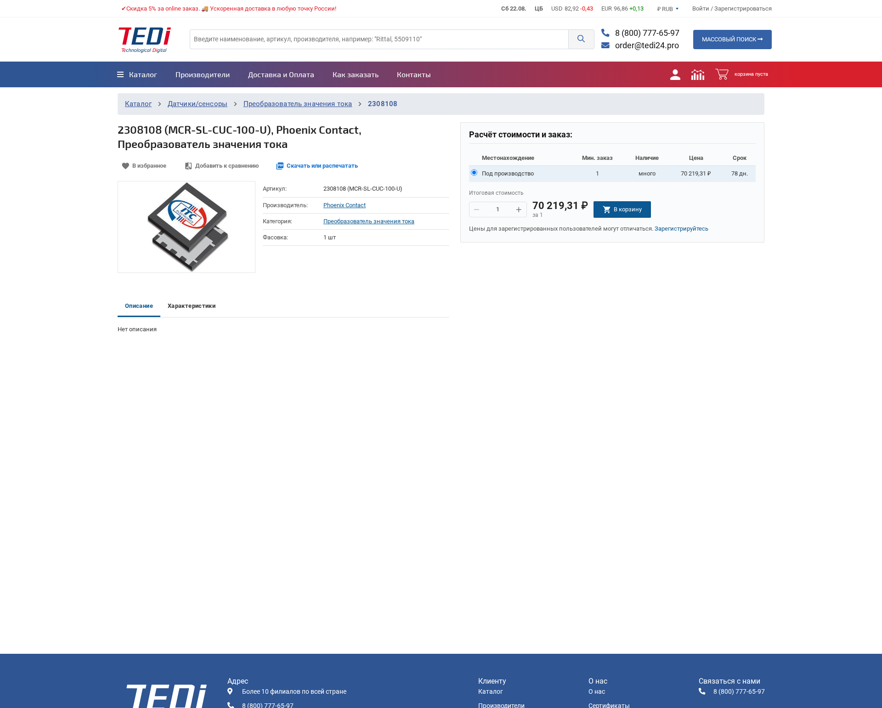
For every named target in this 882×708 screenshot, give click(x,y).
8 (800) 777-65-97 (646, 33)
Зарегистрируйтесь (681, 228)
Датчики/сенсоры (197, 104)
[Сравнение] (698, 74)
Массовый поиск (730, 39)
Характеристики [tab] (191, 305)
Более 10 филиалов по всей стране (294, 692)
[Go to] (144, 39)
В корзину (628, 209)
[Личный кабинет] (675, 74)
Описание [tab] (139, 305)
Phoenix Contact (344, 205)
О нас (596, 692)
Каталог (138, 104)
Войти (701, 8)
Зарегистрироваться (743, 8)
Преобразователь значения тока (297, 104)
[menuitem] (137, 74)
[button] (581, 39)
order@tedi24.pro (646, 45)
